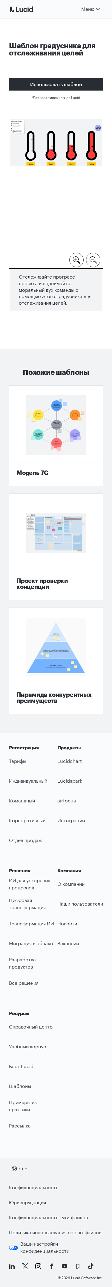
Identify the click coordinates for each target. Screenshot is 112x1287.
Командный (22, 800)
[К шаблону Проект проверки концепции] (56, 547)
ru (21, 1168)
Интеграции (71, 820)
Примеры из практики (23, 1106)
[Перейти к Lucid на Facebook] (51, 1266)
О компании (71, 884)
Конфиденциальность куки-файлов (48, 1217)
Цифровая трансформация (27, 903)
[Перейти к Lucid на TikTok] (91, 1266)
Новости (67, 923)
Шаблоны (20, 1086)
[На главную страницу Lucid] (28, 9)
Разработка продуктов (22, 963)
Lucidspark (69, 781)
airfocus (66, 800)
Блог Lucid (21, 1066)
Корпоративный (27, 820)
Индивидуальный (28, 781)
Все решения (24, 983)
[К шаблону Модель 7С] (56, 436)
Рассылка (20, 1125)
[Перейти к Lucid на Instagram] (38, 1266)
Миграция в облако (31, 943)
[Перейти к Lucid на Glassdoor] (78, 1266)
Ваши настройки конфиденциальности (44, 1247)
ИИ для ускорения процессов (29, 884)
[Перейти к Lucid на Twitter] (25, 1266)
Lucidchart (69, 761)
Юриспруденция (27, 1202)
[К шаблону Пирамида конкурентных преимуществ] (56, 661)
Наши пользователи (80, 903)
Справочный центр (31, 1026)
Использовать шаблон (56, 84)
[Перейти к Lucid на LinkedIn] (12, 1266)
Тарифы (17, 761)
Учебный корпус (27, 1046)
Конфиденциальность (33, 1187)
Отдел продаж (25, 840)
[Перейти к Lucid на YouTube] (64, 1266)
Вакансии (68, 943)
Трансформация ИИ (31, 923)
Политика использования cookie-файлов (55, 1232)
